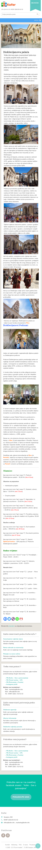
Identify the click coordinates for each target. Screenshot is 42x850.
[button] (36, 20)
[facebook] (3, 835)
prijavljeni (11, 626)
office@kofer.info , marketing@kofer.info (17, 822)
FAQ (20, 845)
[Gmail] (21, 619)
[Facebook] (5, 619)
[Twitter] (9, 619)
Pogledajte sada (21, 797)
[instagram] (8, 835)
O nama (25, 845)
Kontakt (7, 845)
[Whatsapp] (17, 619)
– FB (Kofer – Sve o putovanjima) (16, 678)
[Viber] (13, 619)
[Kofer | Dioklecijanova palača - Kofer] (8, 4)
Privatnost (32, 845)
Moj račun (35, 3)
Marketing (14, 845)
